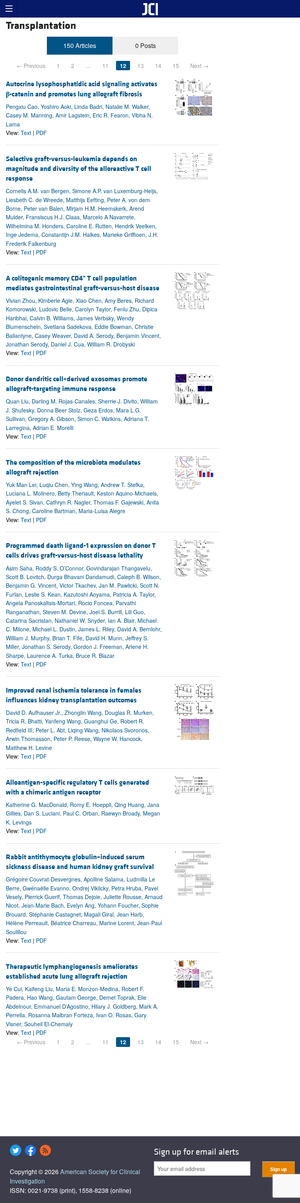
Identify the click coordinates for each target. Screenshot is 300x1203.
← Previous (31, 65)
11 (105, 65)
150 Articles (79, 45)
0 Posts (145, 45)
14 (158, 65)
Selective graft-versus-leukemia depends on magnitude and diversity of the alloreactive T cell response (78, 169)
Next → (199, 65)
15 (176, 65)
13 (141, 65)
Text (26, 133)
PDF (41, 133)
